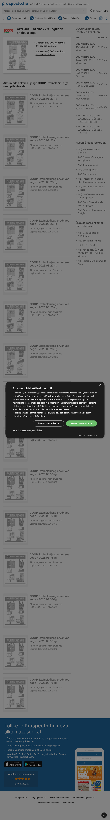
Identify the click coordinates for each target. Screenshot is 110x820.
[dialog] (55, 410)
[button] (27, 430)
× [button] (100, 385)
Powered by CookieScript (87, 435)
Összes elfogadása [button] (81, 423)
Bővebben (40, 416)
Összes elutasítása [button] (48, 423)
